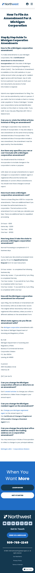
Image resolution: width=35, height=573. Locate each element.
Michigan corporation (12, 327)
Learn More (17, 487)
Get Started (17, 495)
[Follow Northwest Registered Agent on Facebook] (17, 523)
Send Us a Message (17, 535)
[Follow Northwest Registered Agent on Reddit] (30, 523)
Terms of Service (17, 564)
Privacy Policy (17, 560)
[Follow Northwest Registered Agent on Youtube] (4, 523)
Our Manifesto (17, 556)
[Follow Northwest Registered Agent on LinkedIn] (13, 523)
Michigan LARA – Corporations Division (15, 449)
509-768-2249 (17, 542)
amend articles (10, 392)
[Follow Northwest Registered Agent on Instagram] (22, 523)
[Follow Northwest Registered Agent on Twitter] (9, 523)
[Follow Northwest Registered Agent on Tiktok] (26, 523)
